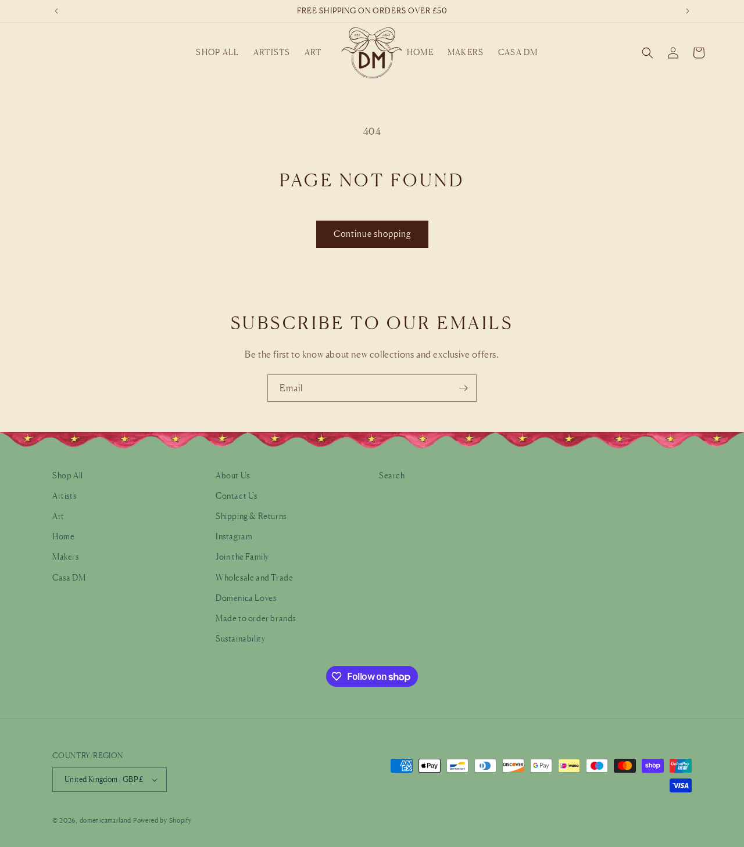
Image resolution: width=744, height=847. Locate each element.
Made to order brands (256, 618)
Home (63, 536)
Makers (65, 556)
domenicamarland (106, 820)
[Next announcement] (687, 11)
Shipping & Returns (251, 516)
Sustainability (240, 638)
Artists (64, 495)
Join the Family (242, 556)
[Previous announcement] (56, 11)
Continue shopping (372, 233)
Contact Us (236, 495)
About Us (233, 475)
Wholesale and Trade (254, 577)
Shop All (67, 475)
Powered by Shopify (162, 820)
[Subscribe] (463, 388)
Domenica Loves (246, 598)
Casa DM (68, 577)
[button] (217, 52)
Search (392, 475)
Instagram (234, 536)
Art (58, 516)
